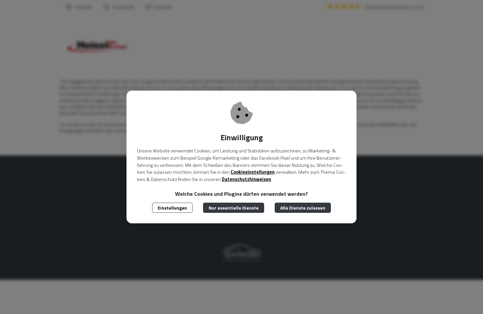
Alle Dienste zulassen (302, 207)
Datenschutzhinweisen (246, 179)
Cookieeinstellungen (253, 172)
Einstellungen (172, 207)
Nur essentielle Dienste (234, 207)
